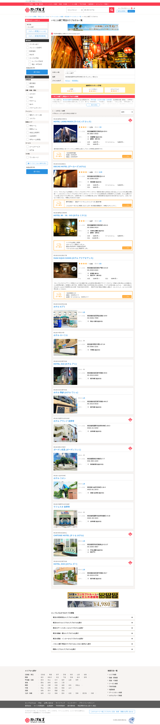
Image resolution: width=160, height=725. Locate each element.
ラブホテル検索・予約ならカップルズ (38, 16)
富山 (49, 680)
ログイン (131, 11)
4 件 (84, 312)
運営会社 (28, 706)
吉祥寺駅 (109, 100)
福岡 (42, 693)
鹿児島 (85, 693)
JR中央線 (93, 100)
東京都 (67, 77)
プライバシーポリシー (86, 703)
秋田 (71, 674)
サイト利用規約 (39, 706)
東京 (42, 677)
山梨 (70, 680)
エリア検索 (29, 4)
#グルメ (67, 80)
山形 (78, 674)
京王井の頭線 (101, 100)
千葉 (64, 677)
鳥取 (56, 688)
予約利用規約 (60, 706)
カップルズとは (30, 703)
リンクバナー (72, 703)
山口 (70, 688)
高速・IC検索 (63, 4)
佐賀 (70, 693)
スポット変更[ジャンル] (37, 31)
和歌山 (78, 685)
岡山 (42, 688)
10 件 (100, 172)
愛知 (42, 682)
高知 (63, 690)
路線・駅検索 (39, 4)
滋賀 (63, 685)
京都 (56, 685)
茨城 (71, 677)
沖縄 (92, 693)
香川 (49, 690)
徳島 (42, 690)
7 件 (100, 127)
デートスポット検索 (51, 4)
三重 (63, 682)
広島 (49, 688)
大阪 (42, 685)
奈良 (70, 685)
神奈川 (50, 677)
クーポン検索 (73, 4)
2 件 (100, 221)
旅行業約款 (71, 706)
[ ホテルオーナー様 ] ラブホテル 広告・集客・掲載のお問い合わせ (112, 711)
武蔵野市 (72, 77)
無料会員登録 (121, 11)
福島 (85, 674)
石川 (56, 680)
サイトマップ (60, 703)
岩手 (57, 674)
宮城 (64, 674)
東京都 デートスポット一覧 (73, 16)
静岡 (49, 682)
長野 (77, 680)
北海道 (43, 674)
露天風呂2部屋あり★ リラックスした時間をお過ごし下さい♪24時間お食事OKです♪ (78, 149)
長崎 (56, 693)
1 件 (84, 398)
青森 (50, 674)
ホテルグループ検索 (102, 4)
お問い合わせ (48, 703)
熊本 (63, 693)
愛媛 (56, 690)
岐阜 (56, 682)
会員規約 (50, 706)
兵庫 (49, 685)
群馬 (85, 677)
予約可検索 (82, 4)
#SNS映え (75, 80)
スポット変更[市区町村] (37, 36)
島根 (63, 688)
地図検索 (90, 4)
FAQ (39, 703)
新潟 (42, 680)
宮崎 (77, 693)
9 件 (100, 263)
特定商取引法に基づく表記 (87, 706)
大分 (49, 693)
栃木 (78, 677)
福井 (63, 680)
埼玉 (57, 677)
